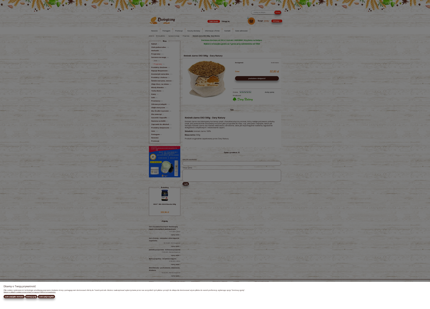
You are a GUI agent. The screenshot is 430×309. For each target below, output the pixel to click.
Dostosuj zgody (31, 296)
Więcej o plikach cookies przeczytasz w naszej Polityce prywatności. (30, 292)
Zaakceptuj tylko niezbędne (14, 296)
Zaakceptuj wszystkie (46, 296)
